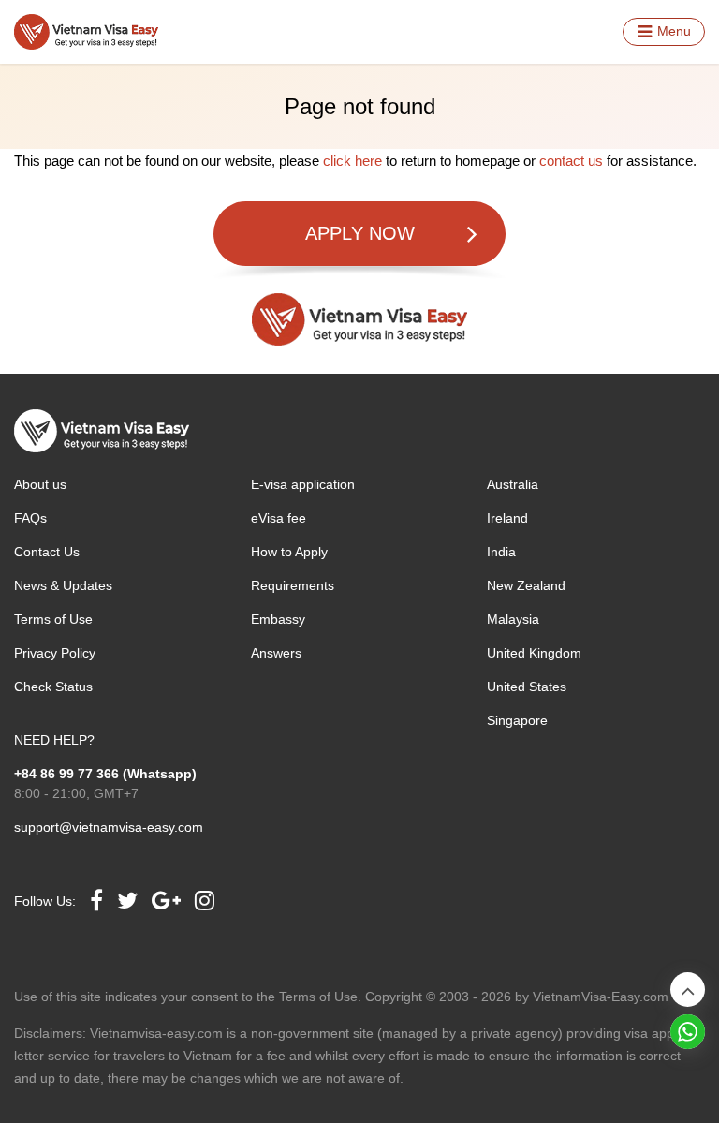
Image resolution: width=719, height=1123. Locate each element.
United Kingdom (534, 652)
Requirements (292, 585)
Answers (276, 652)
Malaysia (513, 619)
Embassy (278, 619)
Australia (512, 484)
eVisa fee (278, 517)
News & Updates (63, 585)
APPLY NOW (360, 233)
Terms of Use (53, 619)
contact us (571, 161)
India (501, 551)
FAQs (30, 517)
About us (40, 484)
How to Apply (289, 551)
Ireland (507, 517)
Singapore (517, 720)
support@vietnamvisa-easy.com (108, 827)
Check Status (53, 686)
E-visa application (303, 484)
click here (352, 161)
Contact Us (47, 551)
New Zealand (526, 585)
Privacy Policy (54, 652)
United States (526, 686)
